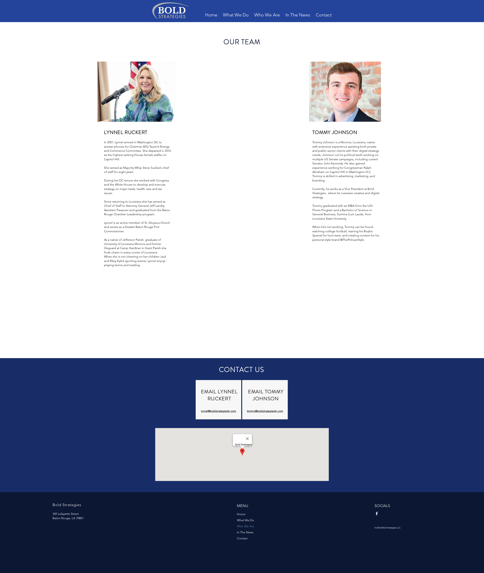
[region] (218, 399)
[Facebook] (376, 513)
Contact (242, 538)
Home (241, 514)
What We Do (245, 520)
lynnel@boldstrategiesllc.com (218, 411)
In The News (245, 532)
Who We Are (245, 526)
